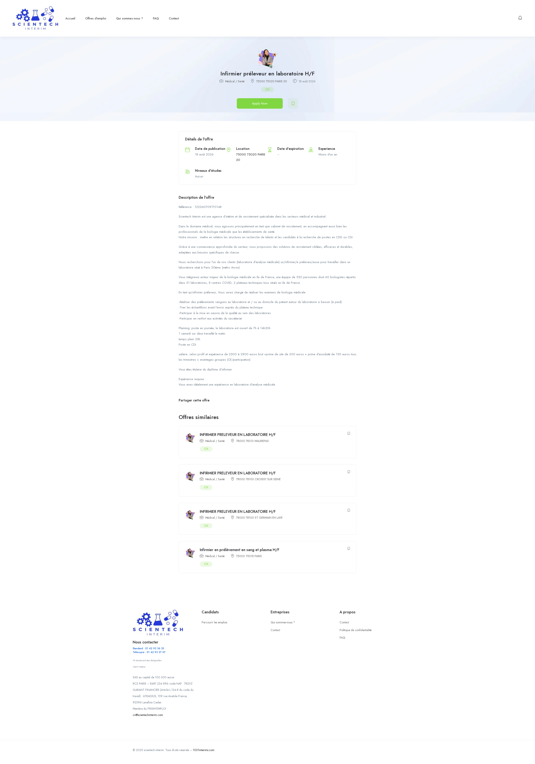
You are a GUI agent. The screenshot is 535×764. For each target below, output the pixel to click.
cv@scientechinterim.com (148, 715)
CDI (267, 89)
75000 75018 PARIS (249, 556)
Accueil (70, 18)
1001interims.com (203, 750)
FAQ (156, 18)
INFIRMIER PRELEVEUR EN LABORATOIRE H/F (238, 434)
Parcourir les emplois (214, 622)
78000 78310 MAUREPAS (252, 441)
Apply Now (259, 103)
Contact (174, 18)
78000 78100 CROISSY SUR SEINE (258, 479)
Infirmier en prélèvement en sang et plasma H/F (239, 550)
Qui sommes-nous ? (129, 18)
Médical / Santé (235, 81)
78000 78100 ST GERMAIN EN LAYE (259, 518)
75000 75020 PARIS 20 (271, 81)
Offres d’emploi (95, 18)
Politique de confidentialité (356, 630)
